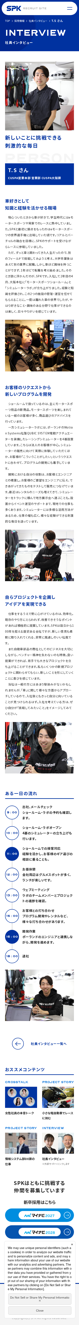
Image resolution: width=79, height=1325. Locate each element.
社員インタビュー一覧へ (49, 1043)
